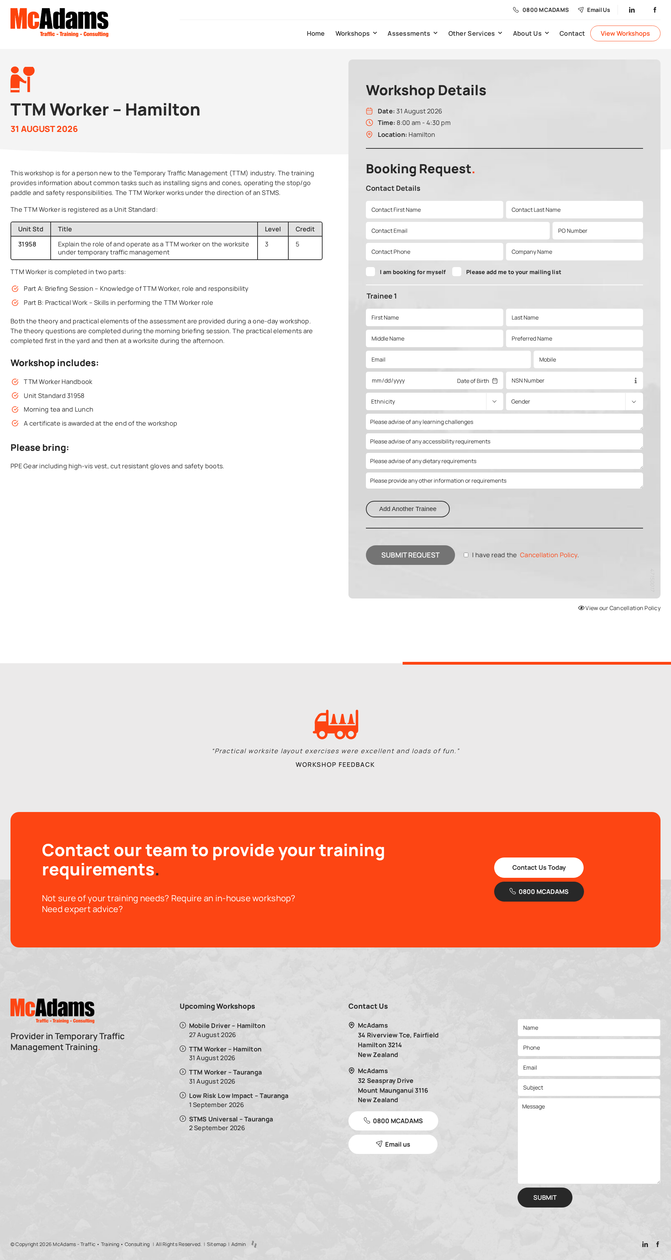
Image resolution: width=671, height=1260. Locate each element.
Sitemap (216, 1244)
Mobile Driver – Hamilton (227, 1025)
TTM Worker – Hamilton (225, 1049)
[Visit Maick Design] (254, 1244)
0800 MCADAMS (545, 10)
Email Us (598, 10)
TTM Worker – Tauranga (225, 1072)
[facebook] (655, 10)
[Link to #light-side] (317, 127)
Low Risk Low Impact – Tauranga (239, 1095)
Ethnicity (383, 401)
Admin (238, 1244)
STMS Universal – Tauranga (231, 1119)
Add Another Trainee (407, 508)
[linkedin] (632, 10)
